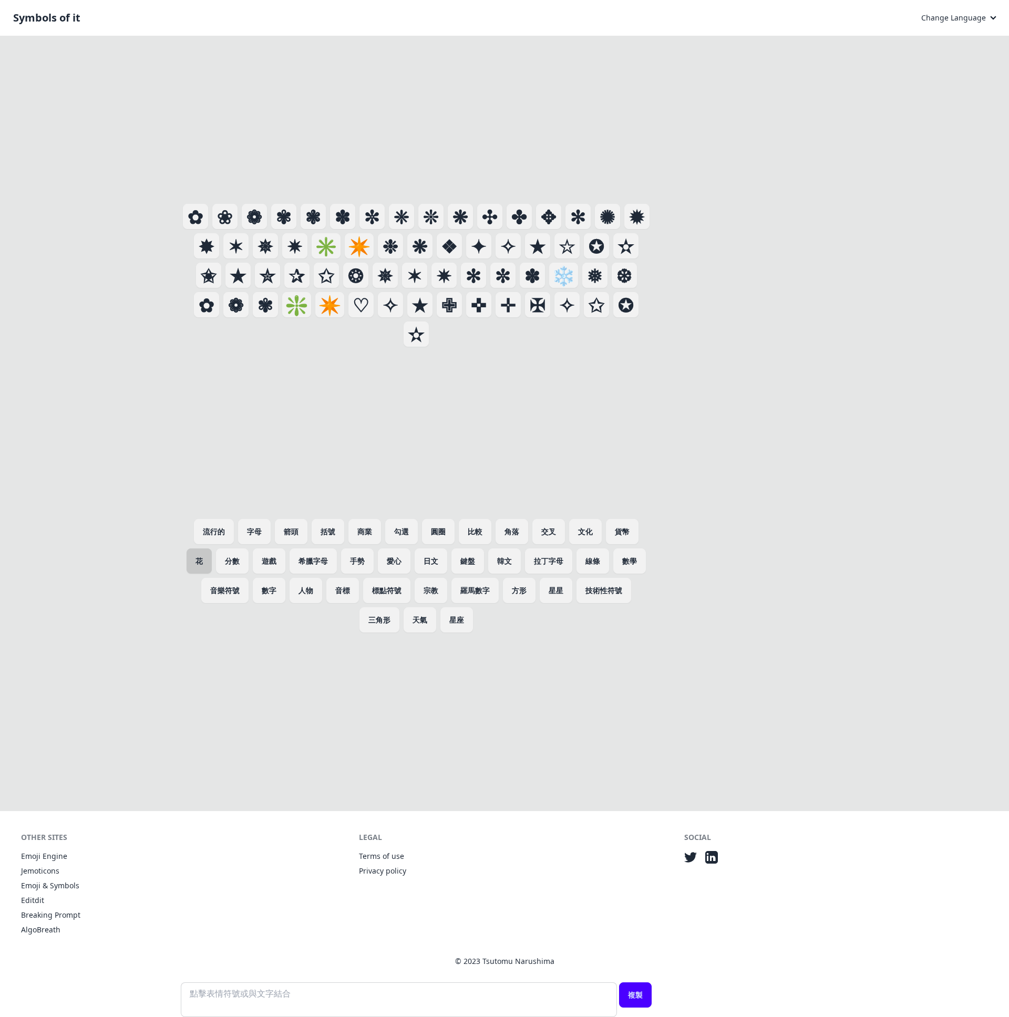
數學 (629, 561)
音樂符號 (225, 590)
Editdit (32, 900)
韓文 (504, 561)
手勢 (357, 561)
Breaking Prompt (50, 915)
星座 (456, 620)
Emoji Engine (44, 856)
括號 (328, 531)
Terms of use (381, 856)
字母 (254, 531)
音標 (342, 590)
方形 (519, 590)
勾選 (401, 531)
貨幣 (622, 531)
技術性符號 (603, 590)
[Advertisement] (416, 117)
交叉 (548, 531)
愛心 (394, 561)
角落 (511, 531)
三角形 (379, 620)
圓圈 (438, 531)
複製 (635, 995)
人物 (305, 590)
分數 (232, 561)
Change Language (953, 18)
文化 (585, 531)
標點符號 (386, 590)
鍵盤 (467, 561)
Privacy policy (382, 871)
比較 (475, 531)
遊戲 (269, 561)
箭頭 (291, 531)
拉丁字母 (548, 561)
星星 (556, 590)
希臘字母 (313, 561)
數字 (269, 590)
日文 (431, 561)
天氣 (420, 620)
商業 (364, 531)
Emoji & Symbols (50, 885)
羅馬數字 (475, 590)
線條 (592, 561)
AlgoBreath (40, 930)
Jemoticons (40, 871)
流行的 (214, 531)
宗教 (431, 590)
